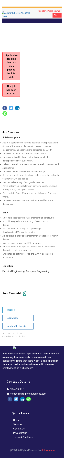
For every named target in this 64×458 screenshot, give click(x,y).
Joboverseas (48, 450)
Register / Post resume (49, 11)
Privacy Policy (20, 433)
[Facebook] (4, 108)
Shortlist (11, 310)
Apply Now (12, 318)
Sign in (57, 15)
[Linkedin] (17, 108)
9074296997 (16, 389)
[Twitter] (11, 108)
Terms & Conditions (23, 437)
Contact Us (19, 428)
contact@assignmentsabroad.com (28, 393)
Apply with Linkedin (16, 326)
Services (17, 424)
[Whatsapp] (4, 113)
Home (16, 420)
